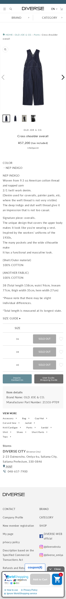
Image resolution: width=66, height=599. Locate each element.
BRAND (16, 17)
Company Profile (13, 517)
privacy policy (11, 542)
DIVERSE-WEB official (53, 536)
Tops (5, 437)
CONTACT (9, 509)
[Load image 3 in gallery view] (24, 118)
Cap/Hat (40, 418)
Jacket (28, 423)
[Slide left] (3, 77)
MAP (8, 466)
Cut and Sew (10, 423)
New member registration (18, 525)
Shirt (6, 432)
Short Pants (38, 432)
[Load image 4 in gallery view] (33, 118)
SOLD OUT (44, 338)
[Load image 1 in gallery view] (6, 118)
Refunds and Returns (16, 568)
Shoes (20, 432)
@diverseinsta (52, 546)
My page (8, 533)
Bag (24, 418)
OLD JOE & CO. (23, 34)
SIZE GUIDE (12, 318)
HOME (9, 34)
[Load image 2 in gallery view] (15, 118)
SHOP (43, 525)
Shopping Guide (48, 378)
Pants (37, 34)
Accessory (8, 418)
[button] (5, 9)
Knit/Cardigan (10, 427)
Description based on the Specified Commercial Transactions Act (18, 555)
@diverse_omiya (53, 555)
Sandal (45, 427)
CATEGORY (49, 17)
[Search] (13, 9)
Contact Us (17, 378)
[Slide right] (63, 77)
